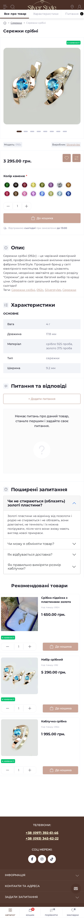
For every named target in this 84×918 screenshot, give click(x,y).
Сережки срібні (23, 290)
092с (39, 290)
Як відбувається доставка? (30, 554)
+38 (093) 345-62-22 (42, 838)
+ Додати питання (41, 399)
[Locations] (72, 7)
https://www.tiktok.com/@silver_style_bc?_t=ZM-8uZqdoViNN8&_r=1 (52, 859)
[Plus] (26, 206)
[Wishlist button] (67, 158)
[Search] (13, 7)
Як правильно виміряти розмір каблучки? (34, 566)
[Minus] (8, 206)
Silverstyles (73, 144)
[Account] (79, 7)
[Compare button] (76, 158)
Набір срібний (52, 659)
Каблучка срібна (53, 721)
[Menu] (5, 7)
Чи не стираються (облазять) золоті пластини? (36, 503)
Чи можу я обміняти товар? (31, 544)
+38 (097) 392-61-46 (42, 833)
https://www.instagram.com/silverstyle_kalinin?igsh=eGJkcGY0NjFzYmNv (42, 859)
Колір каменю (15, 176)
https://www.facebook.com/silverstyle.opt (32, 859)
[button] (19, 131)
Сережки (16, 22)
